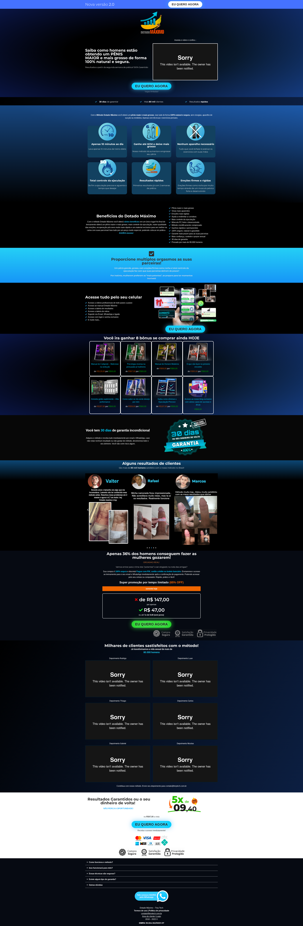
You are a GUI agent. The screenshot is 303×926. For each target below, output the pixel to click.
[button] (87, 509)
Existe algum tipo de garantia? (102, 879)
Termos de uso (140, 911)
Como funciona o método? (101, 862)
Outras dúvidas (96, 885)
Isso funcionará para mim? (101, 868)
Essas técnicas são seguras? (102, 874)
